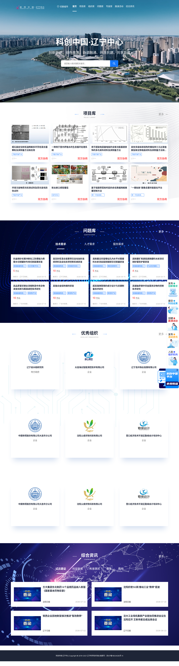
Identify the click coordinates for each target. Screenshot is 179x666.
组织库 (91, 6)
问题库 (100, 6)
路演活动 (119, 6)
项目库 (82, 6)
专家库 (109, 6)
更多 (161, 114)
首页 (74, 6)
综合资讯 (130, 6)
